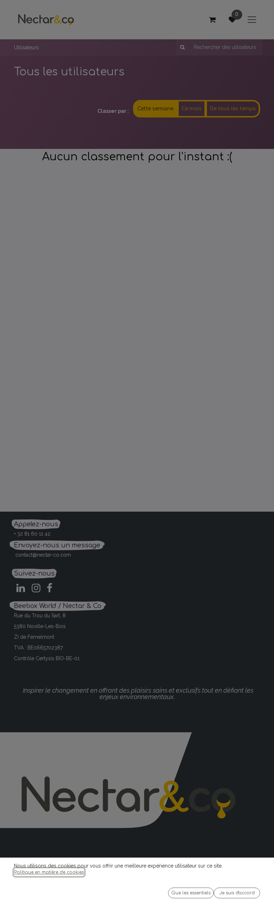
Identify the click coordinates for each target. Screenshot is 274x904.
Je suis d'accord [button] (237, 892)
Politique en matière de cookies (49, 872)
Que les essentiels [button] (190, 892)
